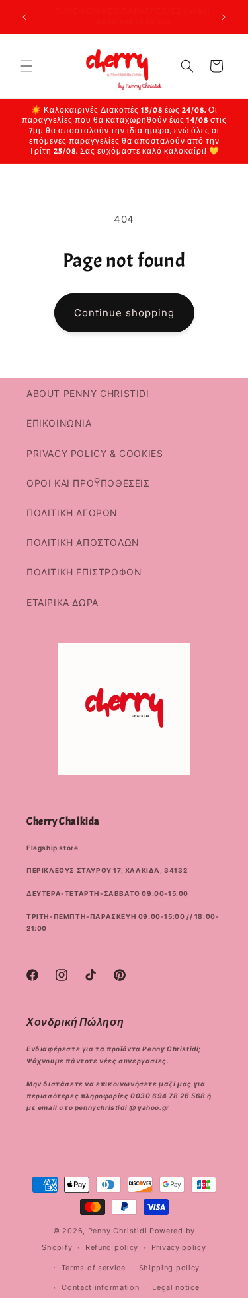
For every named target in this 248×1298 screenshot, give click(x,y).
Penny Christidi (117, 1230)
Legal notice (175, 1287)
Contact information (100, 1287)
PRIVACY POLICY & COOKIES (94, 453)
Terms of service (94, 1267)
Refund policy (111, 1247)
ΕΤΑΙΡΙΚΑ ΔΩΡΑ (62, 602)
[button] (26, 65)
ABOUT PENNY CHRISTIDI (87, 393)
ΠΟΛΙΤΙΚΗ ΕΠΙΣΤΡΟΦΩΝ (84, 571)
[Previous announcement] (24, 17)
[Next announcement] (223, 17)
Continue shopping (124, 313)
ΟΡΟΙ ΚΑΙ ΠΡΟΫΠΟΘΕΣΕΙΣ (88, 482)
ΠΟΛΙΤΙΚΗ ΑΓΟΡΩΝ (72, 512)
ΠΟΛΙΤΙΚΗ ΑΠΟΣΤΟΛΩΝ (83, 542)
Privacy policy (178, 1247)
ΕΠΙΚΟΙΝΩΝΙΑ (59, 422)
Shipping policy (169, 1267)
